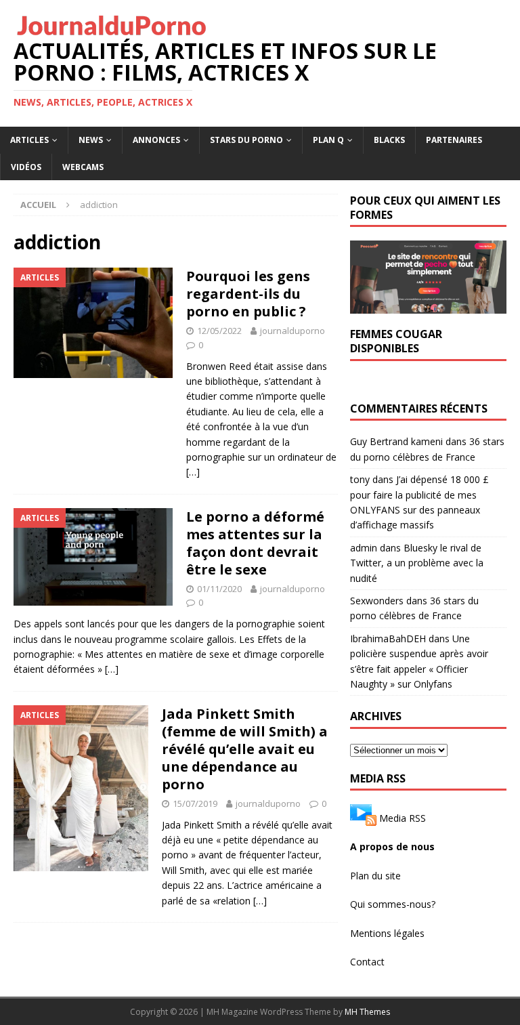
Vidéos (26, 167)
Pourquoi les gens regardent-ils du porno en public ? (248, 293)
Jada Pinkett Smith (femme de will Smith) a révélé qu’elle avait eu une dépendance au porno (245, 749)
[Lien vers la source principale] (363, 818)
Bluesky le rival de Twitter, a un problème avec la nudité (416, 563)
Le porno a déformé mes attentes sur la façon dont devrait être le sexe (255, 543)
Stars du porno (246, 140)
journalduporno (292, 331)
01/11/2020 (219, 589)
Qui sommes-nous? (392, 904)
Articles (29, 140)
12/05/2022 (219, 331)
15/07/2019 (195, 803)
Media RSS (402, 818)
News (91, 140)
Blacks (389, 140)
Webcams (83, 167)
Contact (367, 961)
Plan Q (328, 140)
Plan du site (375, 875)
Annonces (156, 140)
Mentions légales (387, 933)
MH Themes (367, 1012)
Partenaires (454, 140)
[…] (193, 471)
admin (363, 547)
